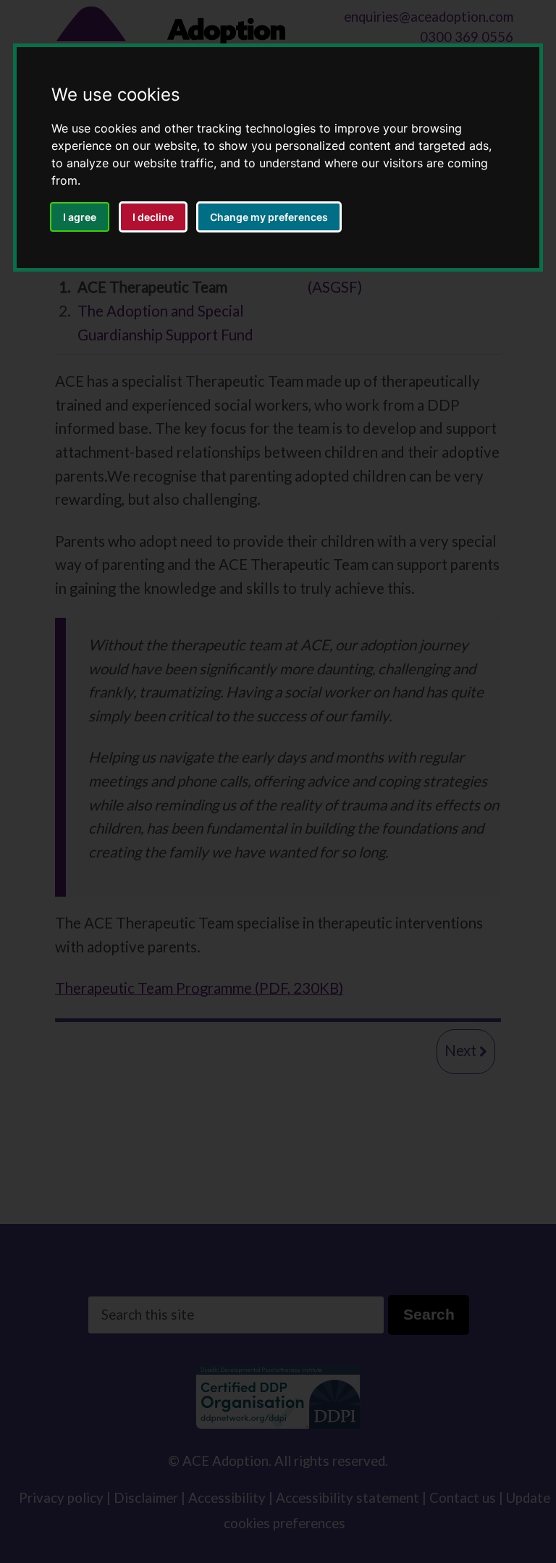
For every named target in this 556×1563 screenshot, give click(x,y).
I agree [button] (79, 217)
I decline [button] (153, 217)
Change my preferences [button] (269, 217)
